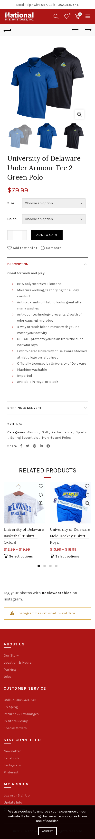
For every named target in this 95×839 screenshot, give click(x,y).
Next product (88, 30)
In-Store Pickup (16, 721)
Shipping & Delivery (24, 408)
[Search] (56, 16)
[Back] (7, 30)
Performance (61, 432)
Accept (47, 831)
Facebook (11, 758)
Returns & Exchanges (21, 714)
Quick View (41, 503)
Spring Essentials (24, 438)
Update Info (13, 802)
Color (11, 219)
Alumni (32, 432)
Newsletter (12, 751)
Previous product (75, 30)
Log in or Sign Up (17, 795)
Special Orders (15, 728)
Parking (10, 670)
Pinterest (11, 772)
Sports (81, 432)
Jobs (7, 677)
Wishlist (69, 14)
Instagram (12, 765)
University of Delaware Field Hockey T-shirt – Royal (70, 536)
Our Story (11, 655)
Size (10, 203)
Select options (21, 556)
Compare (53, 248)
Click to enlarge (79, 114)
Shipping (11, 707)
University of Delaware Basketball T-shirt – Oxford (24, 536)
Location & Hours (18, 662)
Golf (45, 432)
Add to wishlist (25, 248)
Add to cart (46, 235)
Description (17, 264)
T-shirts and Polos (56, 438)
